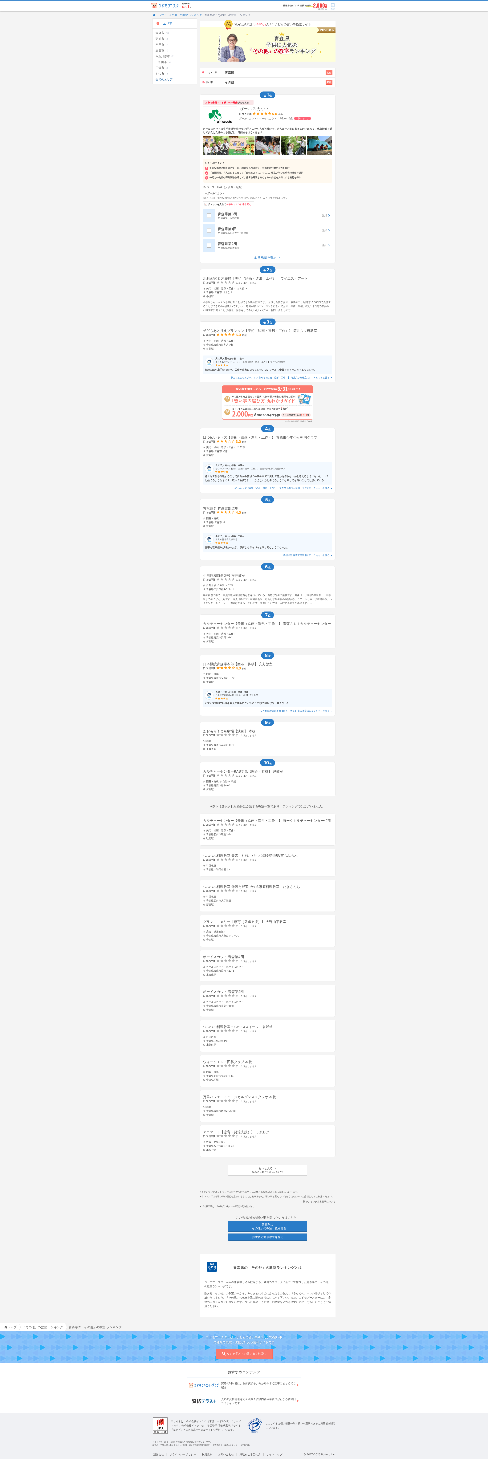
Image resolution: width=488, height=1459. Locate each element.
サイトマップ (274, 1454)
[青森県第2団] (273, 245)
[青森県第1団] (273, 230)
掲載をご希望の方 (250, 1454)
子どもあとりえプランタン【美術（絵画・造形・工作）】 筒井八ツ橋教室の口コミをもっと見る (280, 377)
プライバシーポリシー (182, 1454)
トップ (160, 15)
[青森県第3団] (273, 215)
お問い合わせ (226, 1454)
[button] (267, 1170)
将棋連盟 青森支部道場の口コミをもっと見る (306, 555)
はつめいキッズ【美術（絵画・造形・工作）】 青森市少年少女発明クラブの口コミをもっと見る (280, 488)
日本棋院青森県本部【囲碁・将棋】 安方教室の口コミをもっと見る (295, 710)
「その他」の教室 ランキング (184, 15)
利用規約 (207, 1454)
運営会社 (158, 1454)
